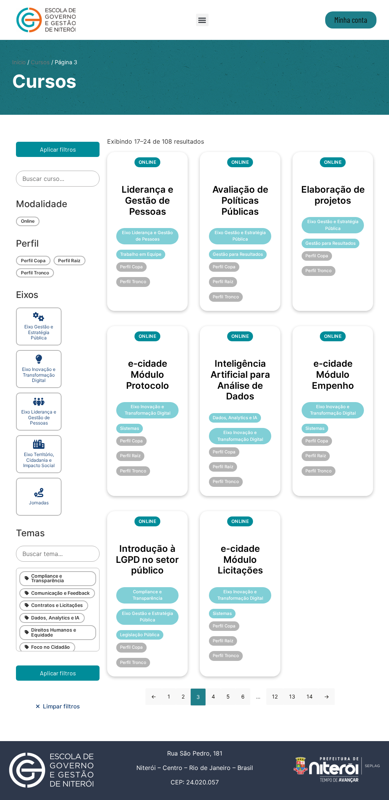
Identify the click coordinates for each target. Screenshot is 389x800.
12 (275, 696)
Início (19, 62)
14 (310, 696)
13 (292, 696)
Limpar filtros (60, 706)
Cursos (40, 62)
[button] (202, 20)
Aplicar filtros (58, 149)
